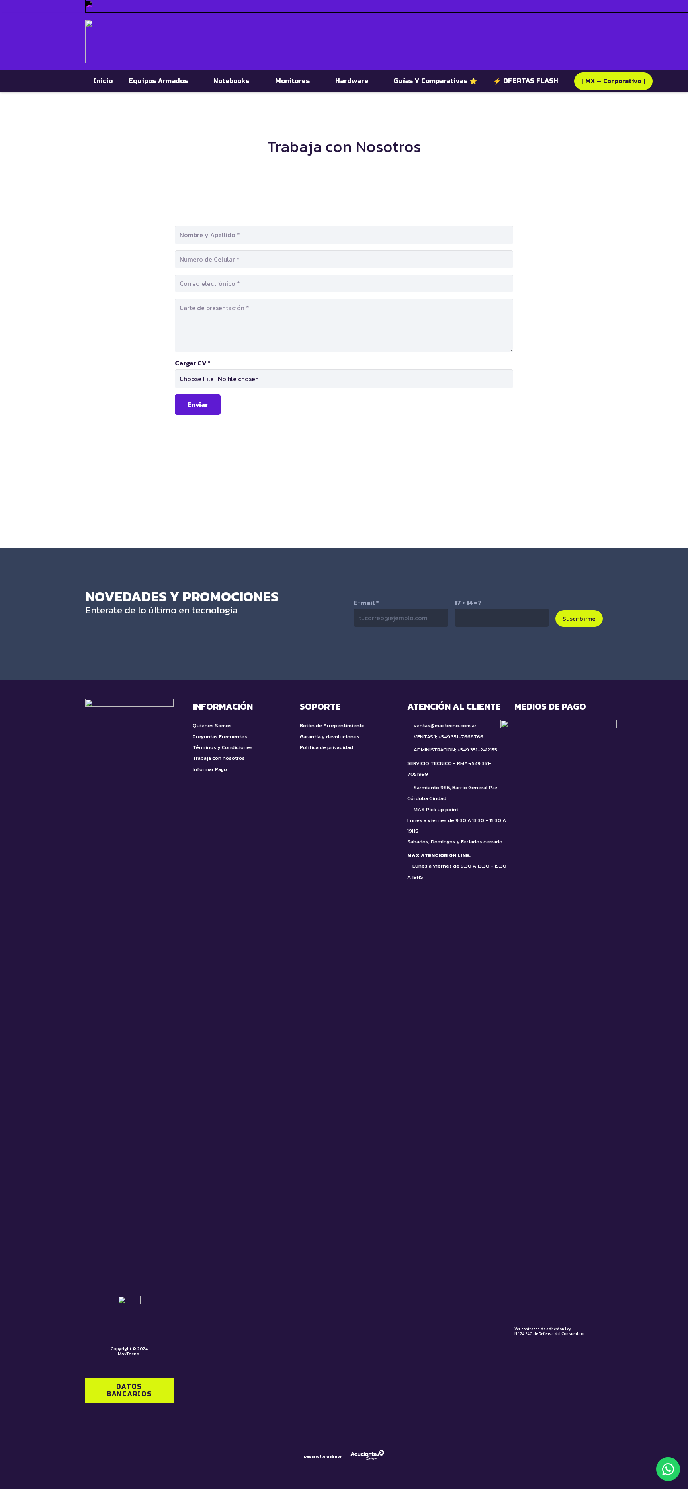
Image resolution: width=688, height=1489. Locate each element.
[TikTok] (378, 653)
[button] (668, 1469)
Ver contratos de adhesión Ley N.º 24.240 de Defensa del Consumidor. (550, 1331)
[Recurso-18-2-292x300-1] (558, 1018)
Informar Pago (210, 769)
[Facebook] (445, 653)
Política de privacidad (326, 747)
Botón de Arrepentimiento (332, 725)
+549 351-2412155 (477, 749)
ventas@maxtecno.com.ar (445, 725)
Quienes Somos (212, 725)
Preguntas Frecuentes (220, 736)
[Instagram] (412, 653)
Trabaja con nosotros (219, 758)
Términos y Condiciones (223, 747)
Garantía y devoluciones (330, 736)
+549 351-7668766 (460, 736)
